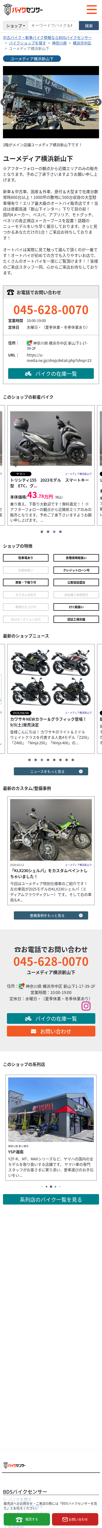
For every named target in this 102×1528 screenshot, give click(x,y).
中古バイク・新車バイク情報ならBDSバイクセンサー (47, 37)
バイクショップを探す (27, 42)
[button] (4, 102)
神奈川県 (59, 42)
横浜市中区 (82, 42)
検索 (89, 26)
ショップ (14, 26)
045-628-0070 (51, 309)
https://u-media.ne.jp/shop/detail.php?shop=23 (59, 357)
